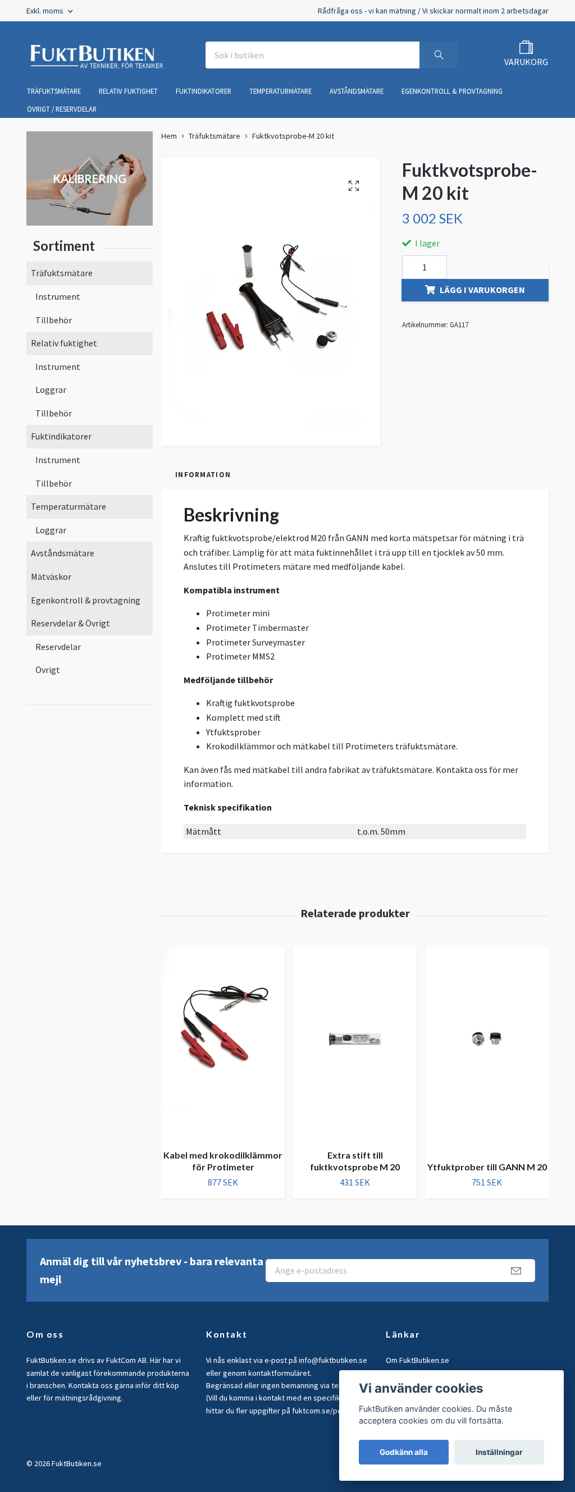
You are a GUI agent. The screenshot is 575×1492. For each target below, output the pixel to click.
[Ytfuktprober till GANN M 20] (487, 1049)
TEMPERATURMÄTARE (280, 90)
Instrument (57, 296)
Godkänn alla (404, 1452)
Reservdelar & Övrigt (70, 623)
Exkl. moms (45, 11)
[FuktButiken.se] (97, 55)
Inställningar (499, 1452)
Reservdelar (58, 646)
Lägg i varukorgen (482, 289)
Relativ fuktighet (64, 343)
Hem (169, 136)
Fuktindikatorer (61, 436)
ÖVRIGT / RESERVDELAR (62, 108)
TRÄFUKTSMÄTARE (54, 90)
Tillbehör (53, 320)
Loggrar (50, 389)
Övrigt (47, 669)
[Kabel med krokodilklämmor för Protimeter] (223, 1044)
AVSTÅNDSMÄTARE (357, 90)
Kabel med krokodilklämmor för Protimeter (222, 1161)
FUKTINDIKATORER (203, 90)
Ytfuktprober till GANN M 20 (487, 1166)
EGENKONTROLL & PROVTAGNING (452, 90)
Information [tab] (203, 474)
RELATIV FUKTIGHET (128, 90)
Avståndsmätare (62, 553)
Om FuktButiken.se (417, 1360)
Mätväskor (51, 576)
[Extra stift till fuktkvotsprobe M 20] (355, 1044)
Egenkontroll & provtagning (85, 600)
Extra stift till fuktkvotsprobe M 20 (355, 1161)
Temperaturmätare (68, 506)
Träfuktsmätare (62, 272)
